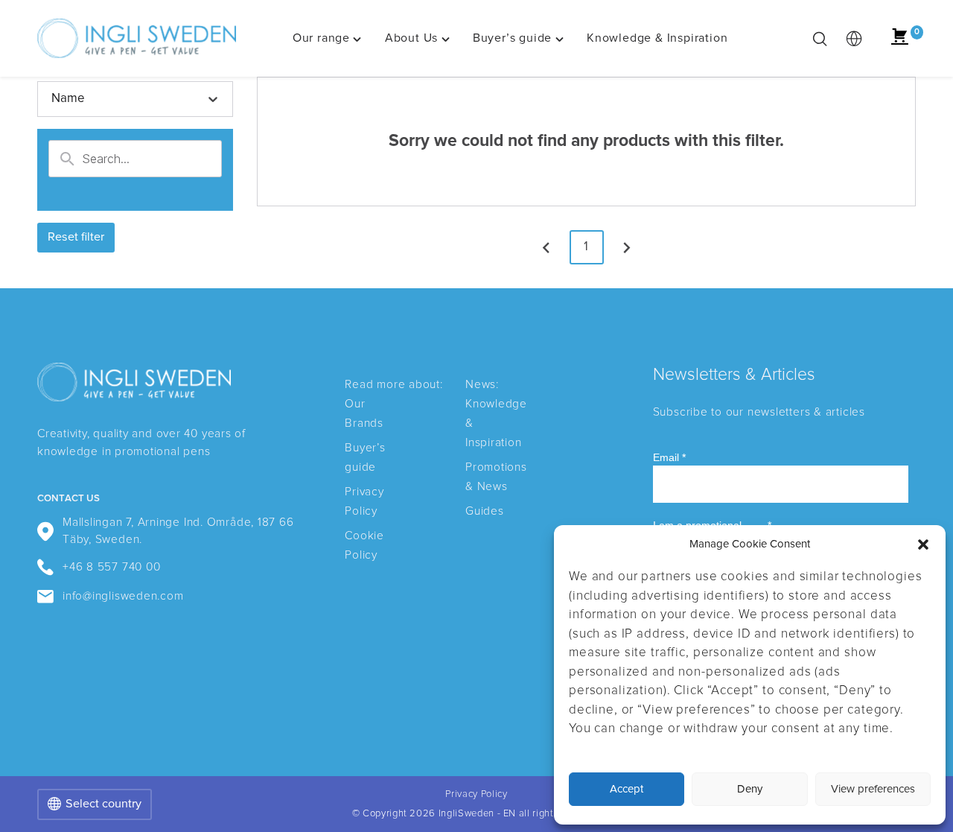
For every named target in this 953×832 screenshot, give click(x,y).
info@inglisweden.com (123, 596)
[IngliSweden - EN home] (136, 39)
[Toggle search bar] (820, 39)
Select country (103, 804)
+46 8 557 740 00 (111, 567)
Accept (626, 789)
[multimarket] (854, 39)
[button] (923, 544)
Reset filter (76, 237)
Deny (749, 789)
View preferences (873, 789)
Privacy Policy (476, 794)
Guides (484, 511)
